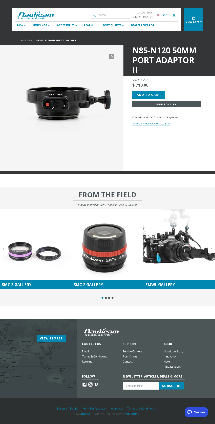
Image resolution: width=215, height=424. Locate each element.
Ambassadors (172, 366)
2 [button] (106, 298)
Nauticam (86, 413)
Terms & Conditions (94, 356)
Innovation (170, 356)
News (167, 361)
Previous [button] (3, 249)
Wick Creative (132, 413)
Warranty (117, 408)
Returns (87, 361)
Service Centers (132, 351)
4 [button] (113, 298)
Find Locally (166, 104)
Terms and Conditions (141, 408)
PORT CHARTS (114, 25)
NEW (23, 25)
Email (85, 351)
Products (27, 40)
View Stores (51, 338)
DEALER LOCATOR (142, 25)
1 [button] (102, 298)
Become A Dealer (67, 408)
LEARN (91, 25)
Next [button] (211, 249)
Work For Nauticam (94, 408)
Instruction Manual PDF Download (151, 123)
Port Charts (130, 356)
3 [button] (109, 298)
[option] (36, 249)
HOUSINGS (43, 25)
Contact (128, 361)
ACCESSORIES (68, 25)
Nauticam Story (173, 351)
